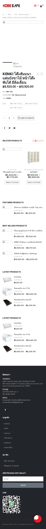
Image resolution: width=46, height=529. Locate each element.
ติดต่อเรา (7, 443)
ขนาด (4, 104)
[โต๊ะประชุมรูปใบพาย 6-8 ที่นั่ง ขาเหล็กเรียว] (7, 234)
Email (14, 128)
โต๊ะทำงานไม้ (13, 170)
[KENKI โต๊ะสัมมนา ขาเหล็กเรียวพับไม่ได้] (7, 245)
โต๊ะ (13, 95)
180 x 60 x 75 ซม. (16, 104)
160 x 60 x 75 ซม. (31, 104)
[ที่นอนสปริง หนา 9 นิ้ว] (7, 291)
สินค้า (6, 428)
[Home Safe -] (11, 6)
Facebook (5, 128)
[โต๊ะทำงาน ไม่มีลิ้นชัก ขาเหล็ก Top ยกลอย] (7, 210)
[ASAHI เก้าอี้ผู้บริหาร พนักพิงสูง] (7, 256)
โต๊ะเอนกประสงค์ (20, 95)
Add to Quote (27, 118)
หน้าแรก (7, 423)
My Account (9, 461)
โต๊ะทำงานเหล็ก (39, 170)
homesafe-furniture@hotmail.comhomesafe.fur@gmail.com (16, 401)
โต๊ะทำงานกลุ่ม (30, 170)
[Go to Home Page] (3, 14)
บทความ (7, 433)
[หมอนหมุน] (7, 280)
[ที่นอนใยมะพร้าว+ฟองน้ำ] (7, 303)
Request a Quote (11, 466)
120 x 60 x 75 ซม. (16, 108)
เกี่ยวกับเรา (8, 438)
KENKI (8, 98)
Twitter (9, 128)
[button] (33, 140)
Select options (12, 182)
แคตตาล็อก (8, 447)
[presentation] (6, 41)
